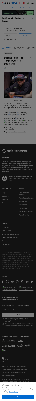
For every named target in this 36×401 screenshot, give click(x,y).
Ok (18, 397)
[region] (18, 391)
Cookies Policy (13, 392)
